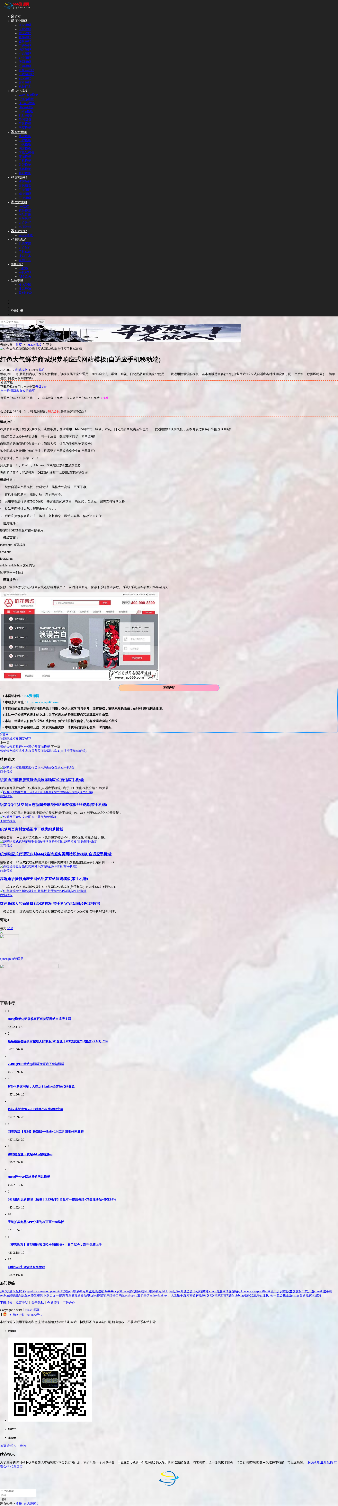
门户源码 (25, 45)
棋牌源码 (25, 181)
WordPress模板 (28, 95)
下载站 (197, 1291)
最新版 (19, 1295)
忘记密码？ (31, 1503)
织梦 (22, 738)
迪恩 (256, 1295)
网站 (205, 1291)
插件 (104, 1291)
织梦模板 (20, 132)
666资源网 (32, 1310)
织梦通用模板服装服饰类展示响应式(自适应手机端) (42, 780)
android (154, 1295)
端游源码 (25, 193)
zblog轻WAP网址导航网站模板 (29, 1176)
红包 (265, 1295)
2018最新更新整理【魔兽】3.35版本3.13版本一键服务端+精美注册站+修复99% (62, 1199)
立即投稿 (326, 1462)
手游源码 (25, 189)
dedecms (248, 1291)
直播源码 (25, 37)
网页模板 (25, 127)
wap (256, 1291)
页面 (52, 1295)
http (271, 1295)
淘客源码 (25, 49)
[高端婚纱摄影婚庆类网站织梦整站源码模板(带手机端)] (38, 866)
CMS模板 (21, 90)
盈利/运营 (25, 293)
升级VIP (41, 386)
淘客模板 (25, 148)
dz (160, 1295)
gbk (240, 1291)
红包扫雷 (25, 185)
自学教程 (25, 218)
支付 (299, 1291)
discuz (35, 1291)
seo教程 (24, 206)
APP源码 (25, 276)
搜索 (41, 321)
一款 (276, 1295)
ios (95, 1295)
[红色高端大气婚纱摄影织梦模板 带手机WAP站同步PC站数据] (43, 891)
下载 (46, 1295)
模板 (16, 738)
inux (164, 1295)
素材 (189, 1295)
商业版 (90, 1291)
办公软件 (25, 247)
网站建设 (25, 214)
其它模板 (25, 173)
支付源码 (25, 29)
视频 (40, 1295)
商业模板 (25, 136)
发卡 (140, 1295)
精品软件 (20, 239)
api (235, 1295)
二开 (277, 1291)
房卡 (22, 1291)
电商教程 (25, 226)
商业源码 (20, 20)
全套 (190, 1291)
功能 (230, 1295)
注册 (19, 1503)
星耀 (318, 1295)
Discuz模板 (26, 107)
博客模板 (25, 169)
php (70, 1291)
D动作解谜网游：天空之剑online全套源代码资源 (41, 1086)
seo (2, 1295)
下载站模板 (26, 152)
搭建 (100, 1295)
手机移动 (25, 252)
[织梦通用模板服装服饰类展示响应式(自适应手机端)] (37, 767)
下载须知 (6, 1302)
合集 (283, 1295)
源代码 (206, 1295)
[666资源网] (16, 9)
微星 (177, 1295)
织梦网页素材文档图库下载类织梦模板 (31, 829)
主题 (292, 1291)
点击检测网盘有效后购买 (17, 390)
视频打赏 (25, 86)
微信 (98, 1291)
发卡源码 (25, 33)
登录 (10, 928)
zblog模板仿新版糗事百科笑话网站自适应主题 (39, 1018)
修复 (34, 1295)
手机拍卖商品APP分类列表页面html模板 (36, 1222)
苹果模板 (25, 123)
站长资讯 (17, 280)
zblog (240, 1295)
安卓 (120, 1291)
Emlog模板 (26, 111)
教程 (82, 1291)
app (27, 1291)
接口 (115, 1295)
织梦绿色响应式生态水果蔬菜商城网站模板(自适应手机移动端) (43, 751)
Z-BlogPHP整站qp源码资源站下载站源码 (36, 1064)
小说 (170, 1295)
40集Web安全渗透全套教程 (26, 1267)
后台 (299, 1295)
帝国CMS (25, 119)
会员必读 (53, 1302)
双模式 (216, 1295)
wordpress (50, 1291)
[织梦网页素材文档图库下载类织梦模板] (28, 817)
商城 (9, 738)
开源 (183, 1291)
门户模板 (25, 140)
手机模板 (25, 160)
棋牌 (9, 1291)
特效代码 (20, 231)
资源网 (221, 1291)
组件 (176, 1291)
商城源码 (25, 25)
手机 (329, 1291)
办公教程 (25, 222)
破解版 (197, 1295)
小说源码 (25, 53)
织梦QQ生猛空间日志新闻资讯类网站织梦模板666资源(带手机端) (53, 805)
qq (260, 1295)
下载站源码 (26, 74)
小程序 (23, 268)
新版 (306, 1295)
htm (146, 1291)
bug (6, 1295)
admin (212, 1291)
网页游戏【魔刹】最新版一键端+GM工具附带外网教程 (46, 1131)
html (59, 1291)
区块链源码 (26, 70)
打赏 (224, 1295)
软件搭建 (25, 210)
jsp (135, 1295)
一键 (59, 1295)
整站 (235, 1291)
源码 (3, 1291)
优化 (312, 1295)
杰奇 (65, 1295)
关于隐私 (37, 1302)
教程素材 (20, 202)
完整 (12, 1295)
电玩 (90, 1295)
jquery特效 (26, 235)
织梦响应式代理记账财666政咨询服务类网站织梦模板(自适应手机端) (56, 854)
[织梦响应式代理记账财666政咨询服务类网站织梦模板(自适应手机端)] (48, 841)
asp (294, 1295)
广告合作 (69, 1302)
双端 (65, 1291)
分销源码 (25, 66)
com (317, 1291)
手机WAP (25, 272)
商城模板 (25, 156)
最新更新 (81, 1295)
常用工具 (25, 260)
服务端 (139, 1291)
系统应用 (25, 243)
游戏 (132, 1291)
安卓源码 (25, 82)
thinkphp (167, 1291)
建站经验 (25, 288)
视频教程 (155, 1291)
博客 (229, 1291)
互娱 (27, 1295)
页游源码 (25, 198)
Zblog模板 (25, 115)
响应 (3, 738)
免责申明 (22, 1302)
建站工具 (25, 256)
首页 (17, 16)
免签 (71, 1295)
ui (266, 1291)
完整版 (284, 1291)
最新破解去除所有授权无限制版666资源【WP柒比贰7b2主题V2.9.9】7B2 (58, 1041)
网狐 (270, 1291)
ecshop (129, 1295)
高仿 (146, 1295)
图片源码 (25, 41)
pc (115, 1291)
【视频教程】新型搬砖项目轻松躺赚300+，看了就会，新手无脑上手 (55, 1244)
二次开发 (308, 1291)
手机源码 (17, 264)
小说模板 (25, 144)
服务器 (248, 1295)
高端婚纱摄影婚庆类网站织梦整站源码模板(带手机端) (44, 879)
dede (126, 1291)
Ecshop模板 (26, 99)
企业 (289, 1295)
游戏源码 (20, 177)
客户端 (107, 1295)
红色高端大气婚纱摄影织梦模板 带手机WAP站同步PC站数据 (50, 903)
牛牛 (110, 1291)
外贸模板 (25, 165)
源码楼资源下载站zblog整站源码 (30, 1154)
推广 (42, 370)
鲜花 (28, 738)
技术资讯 (25, 284)
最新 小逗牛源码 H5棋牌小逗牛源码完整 (35, 1109)
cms (41, 1291)
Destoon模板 (27, 103)
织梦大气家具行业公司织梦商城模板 (25, 746)
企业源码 (25, 57)
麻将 (262, 1291)
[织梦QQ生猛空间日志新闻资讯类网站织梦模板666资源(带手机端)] (46, 792)
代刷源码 (25, 62)
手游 (183, 1295)
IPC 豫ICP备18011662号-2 (24, 1314)
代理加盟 (16, 1466)
